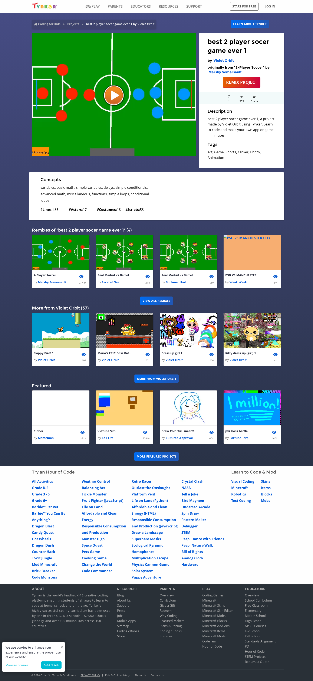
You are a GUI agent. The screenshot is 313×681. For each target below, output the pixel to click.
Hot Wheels (41, 539)
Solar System (143, 571)
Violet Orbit (224, 61)
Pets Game (91, 551)
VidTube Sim (107, 431)
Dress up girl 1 (171, 353)
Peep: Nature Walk (197, 545)
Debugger (189, 526)
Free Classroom (256, 605)
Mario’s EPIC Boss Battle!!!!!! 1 (115, 353)
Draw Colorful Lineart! (177, 431)
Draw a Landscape (147, 532)
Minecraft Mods (213, 636)
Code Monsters (44, 577)
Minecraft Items (213, 631)
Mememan (46, 438)
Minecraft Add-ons (216, 626)
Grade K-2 (40, 487)
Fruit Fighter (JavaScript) (102, 500)
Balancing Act (93, 487)
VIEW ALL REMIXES (156, 301)
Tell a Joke (189, 494)
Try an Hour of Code (53, 472)
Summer (166, 636)
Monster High (93, 539)
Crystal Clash (192, 481)
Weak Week (238, 282)
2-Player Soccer (45, 275)
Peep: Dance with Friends (202, 539)
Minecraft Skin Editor (217, 610)
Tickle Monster (94, 494)
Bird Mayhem (192, 500)
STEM (185, 532)
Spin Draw (190, 513)
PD (247, 646)
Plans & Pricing (171, 626)
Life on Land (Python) (150, 500)
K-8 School (252, 636)
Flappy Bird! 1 (44, 353)
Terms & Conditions (64, 675)
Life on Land (92, 507)
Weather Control (96, 481)
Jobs (120, 615)
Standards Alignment (260, 641)
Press (121, 610)
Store (121, 636)
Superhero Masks (146, 539)
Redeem (166, 610)
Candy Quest (43, 532)
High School (253, 621)
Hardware (189, 564)
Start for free (244, 6)
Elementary (253, 610)
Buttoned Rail (176, 282)
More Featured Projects (157, 456)
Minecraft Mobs (213, 615)
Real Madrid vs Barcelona (115, 275)
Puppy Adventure (146, 577)
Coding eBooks (128, 631)
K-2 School (252, 631)
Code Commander (97, 571)
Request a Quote (257, 661)
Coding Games (213, 595)
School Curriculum (258, 600)
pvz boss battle (236, 431)
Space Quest (92, 545)
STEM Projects (255, 656)
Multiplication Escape (150, 558)
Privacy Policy (90, 675)
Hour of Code (212, 646)
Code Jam (209, 641)
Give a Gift (167, 605)
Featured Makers (172, 621)
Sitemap (123, 626)
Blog (120, 595)
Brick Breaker (43, 571)
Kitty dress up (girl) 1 (240, 353)
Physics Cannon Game (150, 564)
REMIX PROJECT (241, 82)
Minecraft (239, 487)
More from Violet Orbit (156, 379)
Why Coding (168, 615)
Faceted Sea (110, 282)
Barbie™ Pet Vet (45, 507)
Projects (73, 24)
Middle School (255, 615)
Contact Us (157, 675)
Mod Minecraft (44, 564)
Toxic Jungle (42, 558)
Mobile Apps (126, 621)
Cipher (38, 431)
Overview (167, 595)
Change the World (97, 564)
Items (266, 487)
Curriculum (168, 600)
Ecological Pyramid (148, 545)
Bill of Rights (192, 551)
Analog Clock (192, 558)
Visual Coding (242, 481)
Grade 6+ (39, 500)
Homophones (143, 551)
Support (123, 605)
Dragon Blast (43, 526)
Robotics (238, 494)
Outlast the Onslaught (151, 487)
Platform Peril (143, 494)
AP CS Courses (255, 626)
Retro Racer (141, 481)
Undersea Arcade (195, 507)
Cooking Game (94, 558)
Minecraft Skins (213, 605)
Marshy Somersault (225, 72)
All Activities (42, 481)
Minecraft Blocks (214, 621)
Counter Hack (43, 551)
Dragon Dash (43, 545)
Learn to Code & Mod (253, 472)
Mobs (265, 500)
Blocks (266, 494)
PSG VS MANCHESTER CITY (242, 275)
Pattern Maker (193, 519)
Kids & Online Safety (117, 675)
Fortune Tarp (239, 438)
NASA (186, 487)
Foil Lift (107, 438)
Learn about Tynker (250, 24)
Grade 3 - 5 (41, 494)
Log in (270, 6)
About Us (124, 600)
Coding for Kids (49, 24)
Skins (265, 481)
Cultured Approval (179, 438)
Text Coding (241, 500)
